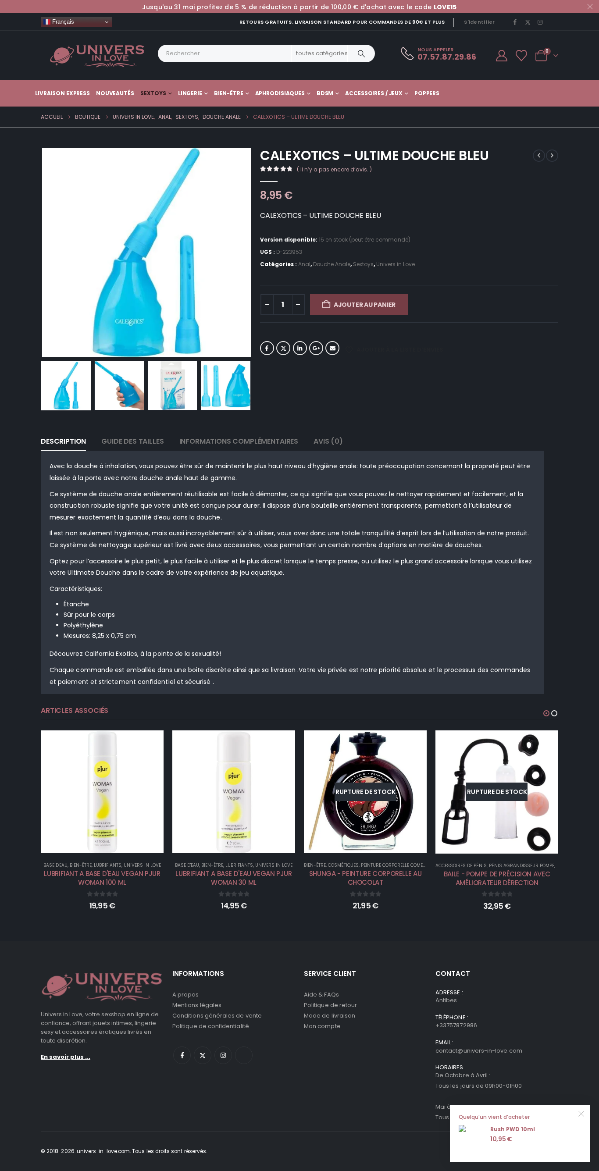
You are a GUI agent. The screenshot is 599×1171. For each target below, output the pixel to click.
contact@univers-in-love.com (478, 1050)
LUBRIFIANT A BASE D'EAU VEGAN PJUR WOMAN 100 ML (102, 878)
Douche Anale (331, 264)
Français (62, 21)
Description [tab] (63, 441)
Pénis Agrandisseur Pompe (521, 865)
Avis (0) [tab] (328, 441)
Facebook (267, 348)
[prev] (539, 155)
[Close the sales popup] (581, 1113)
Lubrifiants (107, 865)
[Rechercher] (361, 53)
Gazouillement (283, 348)
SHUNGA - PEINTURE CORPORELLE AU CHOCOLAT (365, 878)
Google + (316, 348)
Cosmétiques (343, 865)
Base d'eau (55, 865)
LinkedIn (300, 348)
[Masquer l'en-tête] (97, 55)
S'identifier (479, 21)
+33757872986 (456, 1025)
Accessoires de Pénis (461, 865)
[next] (552, 155)
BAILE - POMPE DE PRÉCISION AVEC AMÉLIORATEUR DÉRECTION (497, 878)
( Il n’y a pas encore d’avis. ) (334, 169)
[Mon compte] (501, 55)
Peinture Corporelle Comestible (398, 865)
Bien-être (228, 93)
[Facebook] (515, 22)
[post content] (102, 791)
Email (332, 348)
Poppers (426, 93)
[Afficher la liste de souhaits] (521, 55)
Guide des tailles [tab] (132, 441)
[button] (43, 252)
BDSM (325, 93)
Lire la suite (371, 844)
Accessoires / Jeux (374, 93)
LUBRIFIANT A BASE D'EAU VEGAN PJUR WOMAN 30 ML (233, 878)
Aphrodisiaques (280, 93)
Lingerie (190, 93)
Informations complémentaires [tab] (239, 441)
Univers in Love (395, 264)
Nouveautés (115, 93)
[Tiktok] (552, 22)
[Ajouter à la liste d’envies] (150, 743)
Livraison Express (62, 93)
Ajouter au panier (365, 304)
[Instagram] (540, 22)
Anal (304, 264)
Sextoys (153, 93)
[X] (527, 22)
